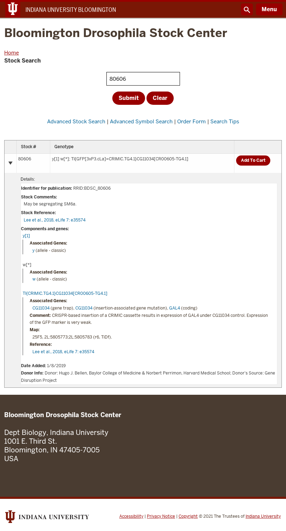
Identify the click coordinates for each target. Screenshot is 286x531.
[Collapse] (10, 163)
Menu (269, 9)
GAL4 (174, 308)
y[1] (26, 236)
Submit (129, 98)
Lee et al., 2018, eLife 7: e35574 (54, 220)
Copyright (188, 516)
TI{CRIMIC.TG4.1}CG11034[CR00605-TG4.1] (65, 293)
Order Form (191, 121)
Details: (28, 179)
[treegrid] (143, 263)
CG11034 (41, 308)
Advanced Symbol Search (141, 121)
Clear (160, 98)
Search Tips (224, 121)
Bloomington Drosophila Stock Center (115, 33)
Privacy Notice (161, 516)
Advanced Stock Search (76, 121)
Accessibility (131, 516)
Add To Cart (253, 160)
